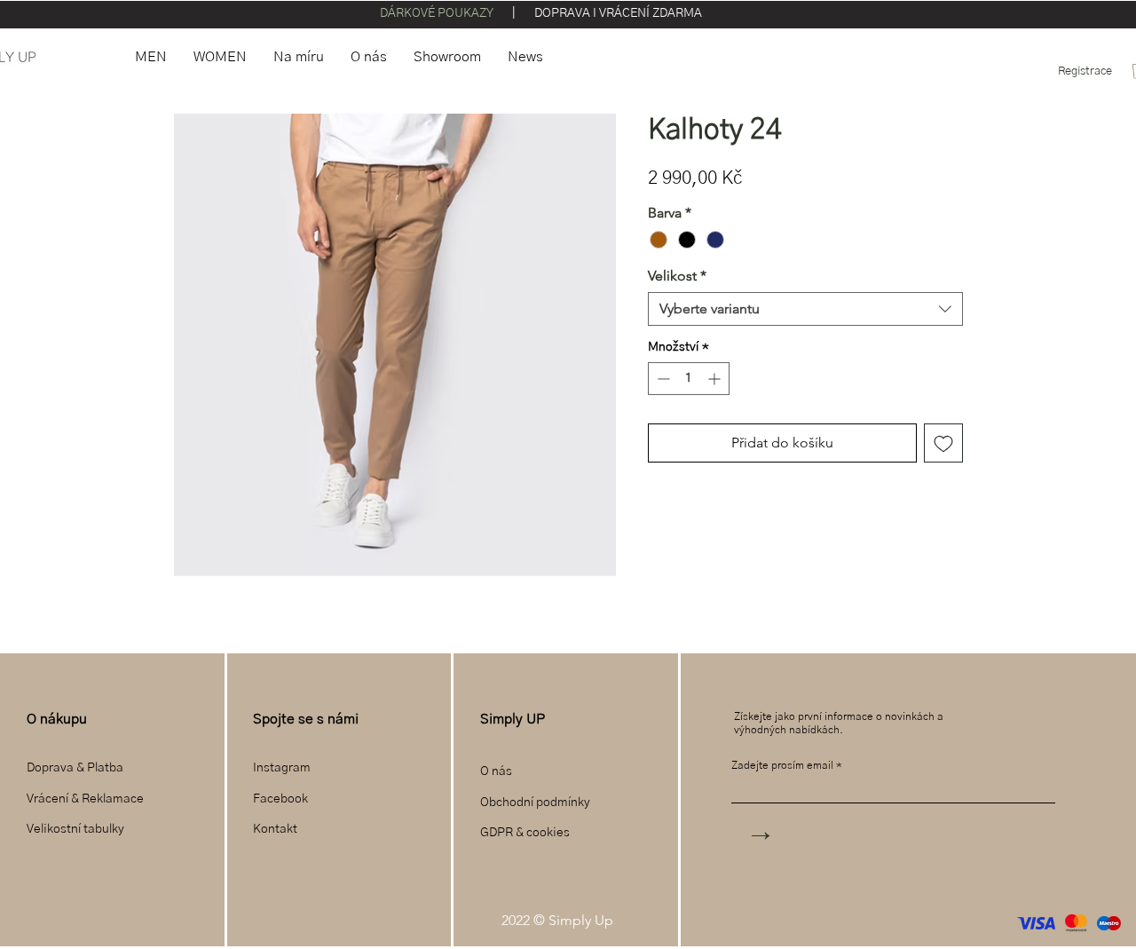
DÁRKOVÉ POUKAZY (438, 13)
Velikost (677, 275)
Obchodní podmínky (535, 802)
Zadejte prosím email (782, 765)
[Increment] (716, 378)
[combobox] (805, 309)
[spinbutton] (689, 378)
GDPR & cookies (525, 832)
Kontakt (275, 829)
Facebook (282, 799)
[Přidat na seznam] (943, 443)
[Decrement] (662, 378)
